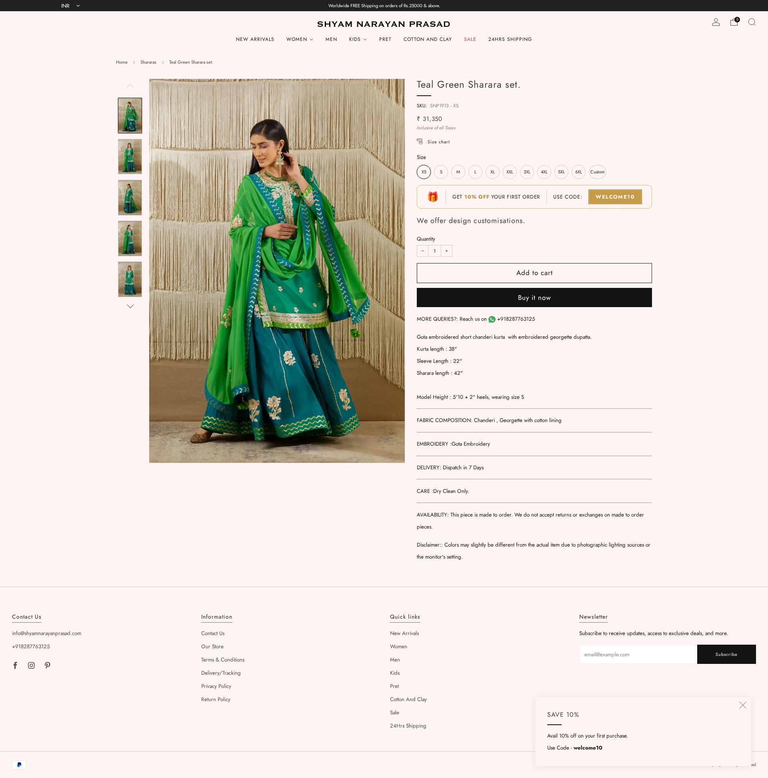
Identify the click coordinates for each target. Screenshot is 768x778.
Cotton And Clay (428, 39)
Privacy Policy (216, 686)
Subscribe (727, 654)
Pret (385, 39)
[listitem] (384, 5)
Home (122, 62)
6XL (578, 172)
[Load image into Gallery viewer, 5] (130, 279)
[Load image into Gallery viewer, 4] (130, 238)
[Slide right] (130, 307)
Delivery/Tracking (221, 673)
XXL (509, 172)
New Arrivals (255, 39)
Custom (597, 172)
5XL (561, 172)
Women (296, 39)
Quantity (426, 239)
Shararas (148, 62)
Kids (355, 39)
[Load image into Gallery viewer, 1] (130, 115)
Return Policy (215, 699)
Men (331, 39)
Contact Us (212, 633)
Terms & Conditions (222, 659)
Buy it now (534, 297)
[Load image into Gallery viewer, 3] (130, 197)
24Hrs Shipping (510, 39)
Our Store (212, 646)
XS (424, 172)
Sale (470, 39)
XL (492, 172)
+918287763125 (516, 319)
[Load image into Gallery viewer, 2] (130, 157)
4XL (544, 172)
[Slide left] (130, 88)
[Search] (752, 22)
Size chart (439, 142)
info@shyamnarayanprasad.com (46, 633)
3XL (527, 172)
